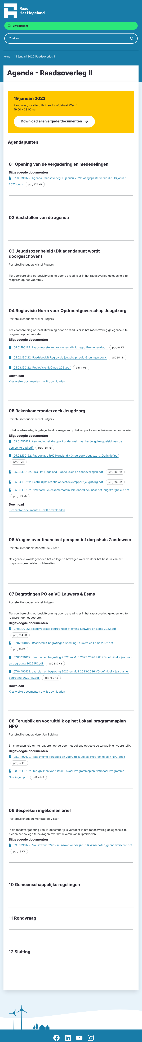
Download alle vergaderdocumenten (51, 121)
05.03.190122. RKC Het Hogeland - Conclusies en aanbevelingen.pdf (58, 472)
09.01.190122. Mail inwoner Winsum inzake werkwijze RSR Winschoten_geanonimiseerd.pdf (72, 845)
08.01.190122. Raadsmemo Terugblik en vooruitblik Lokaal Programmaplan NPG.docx (69, 756)
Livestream (20, 25)
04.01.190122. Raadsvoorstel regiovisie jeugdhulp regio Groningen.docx (60, 347)
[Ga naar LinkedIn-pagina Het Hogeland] (68, 1038)
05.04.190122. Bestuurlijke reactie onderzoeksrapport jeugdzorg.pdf (58, 482)
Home (6, 56)
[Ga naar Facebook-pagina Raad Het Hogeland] (56, 1038)
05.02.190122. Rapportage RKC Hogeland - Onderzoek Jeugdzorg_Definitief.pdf (66, 455)
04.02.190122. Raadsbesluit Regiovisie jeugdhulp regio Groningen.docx (60, 357)
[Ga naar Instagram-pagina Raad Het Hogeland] (91, 1038)
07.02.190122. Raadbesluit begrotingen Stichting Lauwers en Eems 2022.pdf (63, 643)
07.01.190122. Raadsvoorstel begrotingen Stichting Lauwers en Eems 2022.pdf (64, 628)
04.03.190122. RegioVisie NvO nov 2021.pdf (42, 367)
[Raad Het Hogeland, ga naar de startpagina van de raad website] (24, 10)
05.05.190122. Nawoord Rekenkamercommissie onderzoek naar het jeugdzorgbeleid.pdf (71, 490)
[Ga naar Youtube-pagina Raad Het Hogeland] (79, 1038)
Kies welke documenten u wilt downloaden (37, 381)
